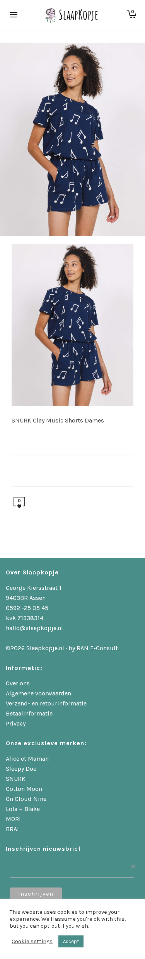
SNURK (16, 778)
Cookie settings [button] (32, 941)
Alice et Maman (27, 758)
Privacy (16, 723)
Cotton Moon (24, 788)
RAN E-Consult (97, 648)
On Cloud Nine (26, 798)
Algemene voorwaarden (38, 693)
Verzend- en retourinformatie (46, 703)
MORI (13, 819)
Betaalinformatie (29, 713)
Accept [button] (71, 941)
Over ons (18, 683)
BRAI (12, 829)
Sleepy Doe (21, 768)
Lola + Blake (23, 809)
